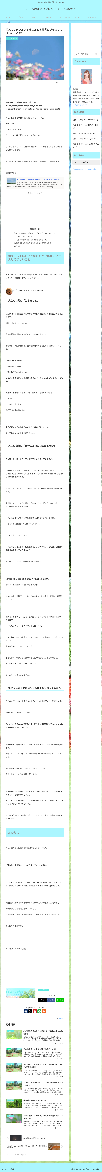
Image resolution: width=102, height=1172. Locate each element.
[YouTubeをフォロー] (35, 1011)
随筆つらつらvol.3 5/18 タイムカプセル (86, 145)
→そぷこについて (80, 105)
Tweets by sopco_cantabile (84, 169)
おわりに (17, 246)
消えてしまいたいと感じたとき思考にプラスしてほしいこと (35, 233)
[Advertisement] (35, 90)
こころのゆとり (44, 990)
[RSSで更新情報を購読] (44, 1011)
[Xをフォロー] (30, 1011)
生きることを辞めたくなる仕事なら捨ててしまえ (33, 243)
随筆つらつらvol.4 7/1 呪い (84, 138)
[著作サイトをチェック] (26, 1011)
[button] (96, 54)
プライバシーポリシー (9, 1169)
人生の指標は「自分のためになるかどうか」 (32, 239)
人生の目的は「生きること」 (26, 236)
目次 (32, 228)
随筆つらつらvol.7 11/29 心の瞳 (85, 119)
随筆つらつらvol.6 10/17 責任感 (85, 126)
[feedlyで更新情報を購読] (39, 1011)
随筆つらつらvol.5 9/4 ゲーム (84, 133)
